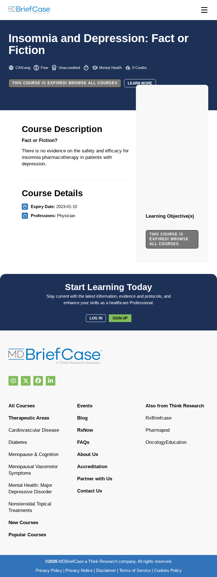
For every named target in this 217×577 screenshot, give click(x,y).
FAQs (83, 442)
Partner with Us (94, 478)
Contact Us (89, 491)
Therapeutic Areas (28, 418)
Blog (82, 418)
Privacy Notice (79, 570)
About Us (87, 454)
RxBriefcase (159, 418)
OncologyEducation (166, 442)
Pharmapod (158, 430)
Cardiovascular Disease (33, 430)
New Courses (23, 522)
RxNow (85, 430)
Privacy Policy (49, 570)
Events (84, 406)
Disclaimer (106, 570)
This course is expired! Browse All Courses (65, 83)
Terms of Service (135, 570)
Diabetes (17, 442)
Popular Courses (27, 534)
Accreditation (92, 466)
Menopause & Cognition (33, 454)
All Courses (21, 406)
